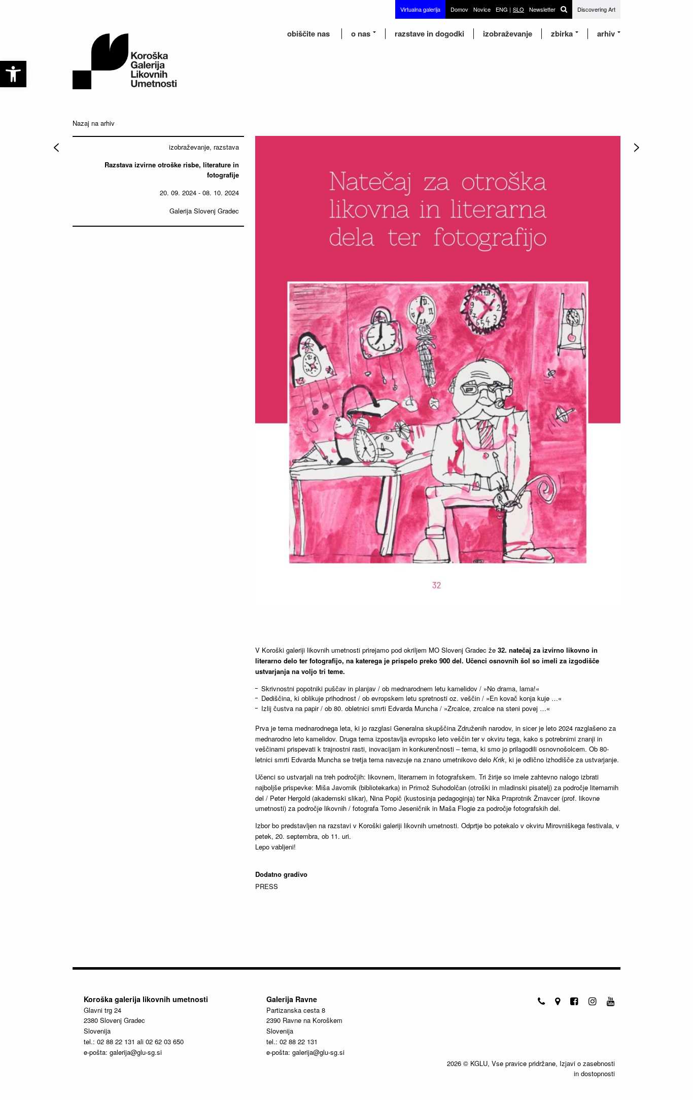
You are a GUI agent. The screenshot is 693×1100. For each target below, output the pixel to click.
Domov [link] (459, 9)
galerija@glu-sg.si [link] (136, 1052)
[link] (13, 74)
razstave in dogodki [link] (429, 33)
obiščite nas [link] (308, 33)
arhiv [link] (606, 33)
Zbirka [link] (562, 33)
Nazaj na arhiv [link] (94, 123)
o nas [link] (360, 33)
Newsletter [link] (542, 9)
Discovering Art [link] (596, 9)
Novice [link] (482, 9)
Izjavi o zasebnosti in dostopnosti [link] (587, 1068)
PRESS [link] (266, 886)
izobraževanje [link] (507, 33)
